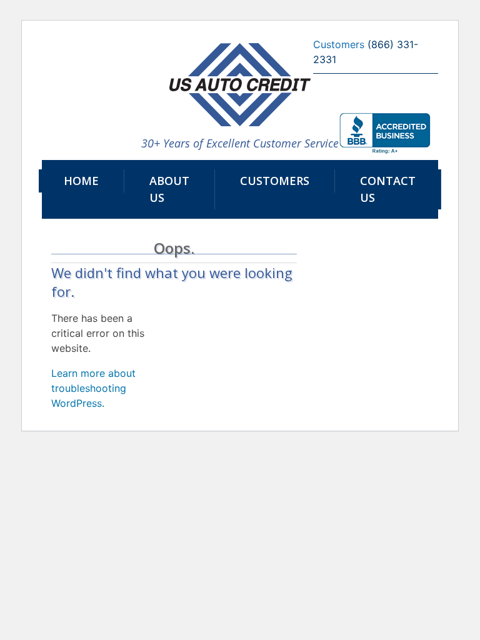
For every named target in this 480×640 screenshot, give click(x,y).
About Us (169, 189)
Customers (274, 180)
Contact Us (388, 189)
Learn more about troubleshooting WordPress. (93, 388)
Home (81, 180)
